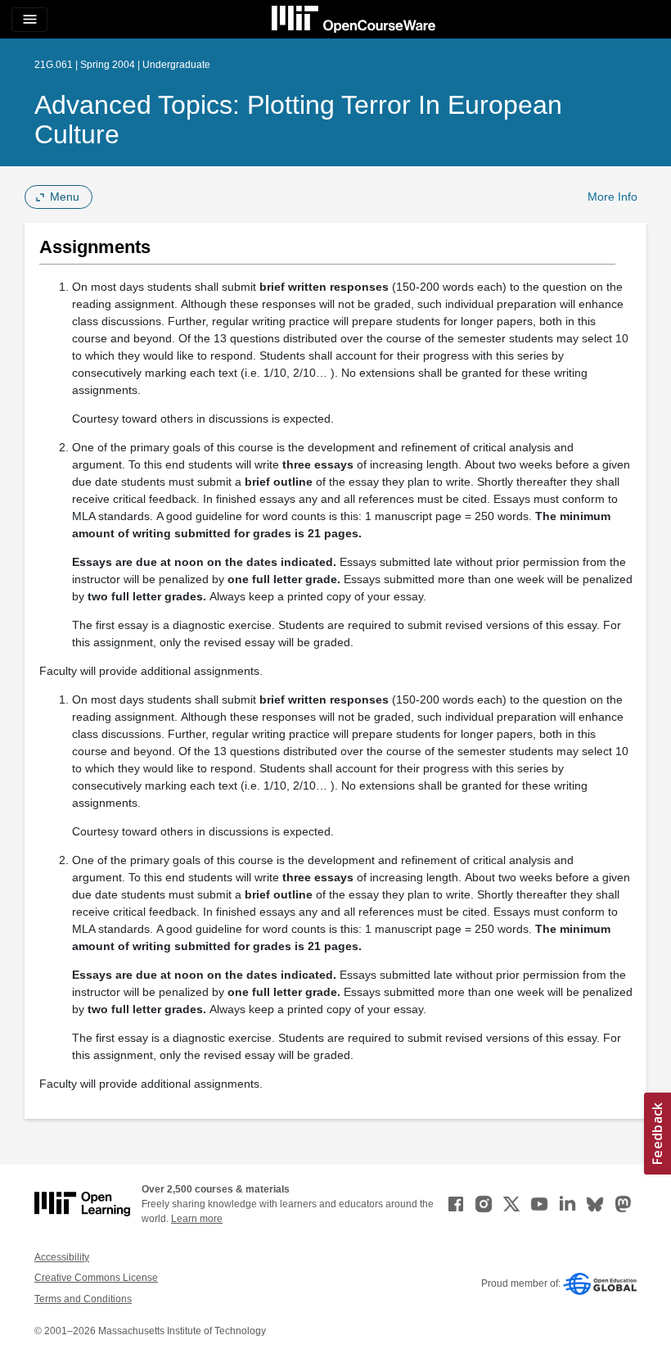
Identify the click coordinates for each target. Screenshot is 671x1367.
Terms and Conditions (83, 1299)
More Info (612, 196)
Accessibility (61, 1257)
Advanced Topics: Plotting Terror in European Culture (298, 119)
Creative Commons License (96, 1277)
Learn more (197, 1218)
